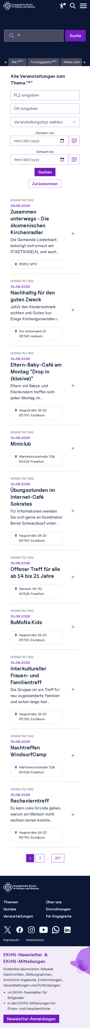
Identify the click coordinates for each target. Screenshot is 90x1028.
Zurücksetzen (45, 183)
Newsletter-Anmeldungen (31, 1019)
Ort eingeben (26, 108)
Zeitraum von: (45, 133)
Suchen (45, 172)
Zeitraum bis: (45, 152)
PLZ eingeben (26, 95)
